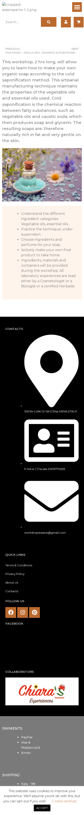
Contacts (11, 591)
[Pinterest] (34, 612)
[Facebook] (10, 612)
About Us (11, 582)
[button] (77, 7)
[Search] (48, 22)
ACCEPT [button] (42, 808)
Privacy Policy (15, 574)
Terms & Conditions (18, 565)
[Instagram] (22, 612)
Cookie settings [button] (64, 801)
